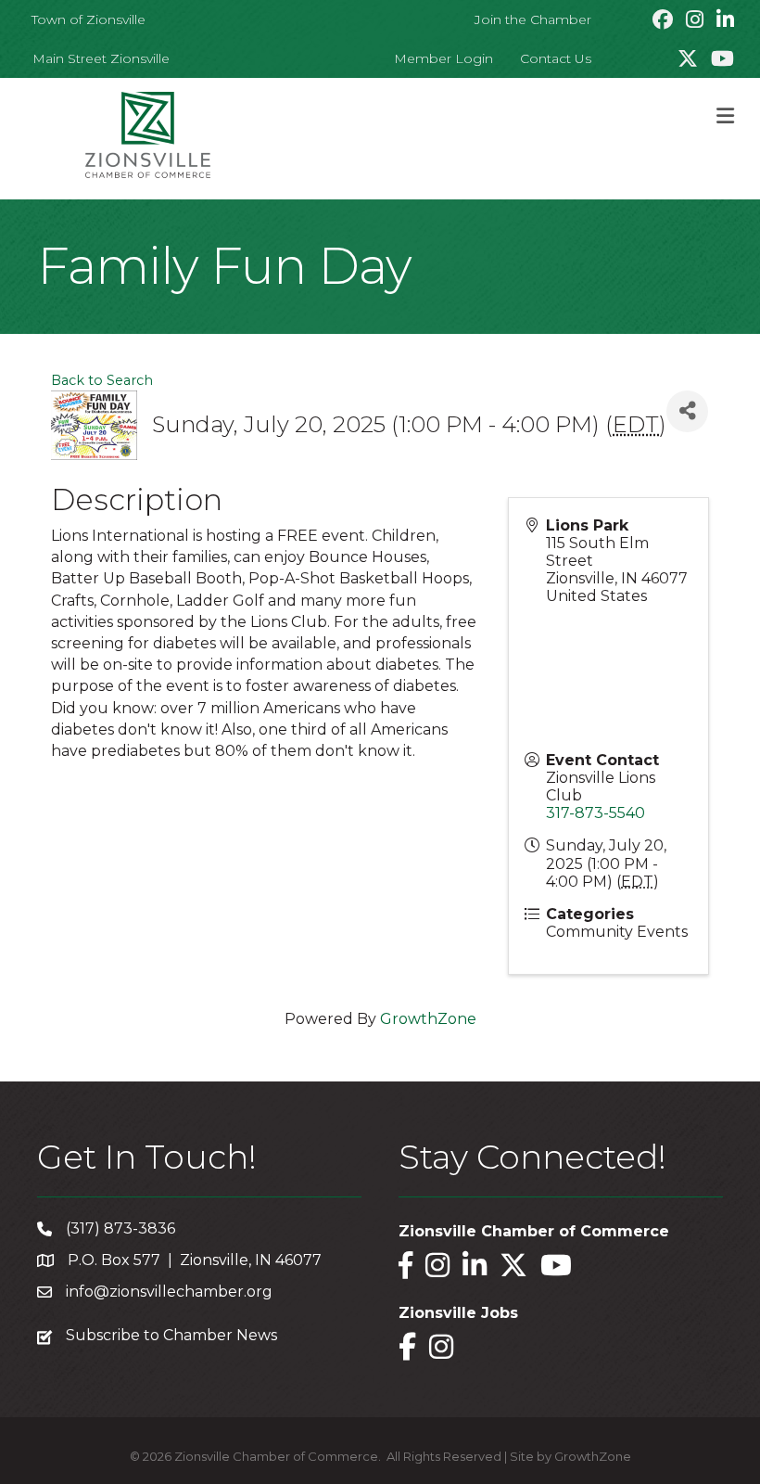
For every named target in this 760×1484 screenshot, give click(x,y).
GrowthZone (428, 1019)
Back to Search (102, 380)
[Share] (687, 411)
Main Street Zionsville (101, 58)
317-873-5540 (595, 813)
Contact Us (555, 58)
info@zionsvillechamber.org (169, 1291)
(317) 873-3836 (120, 1228)
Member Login (443, 58)
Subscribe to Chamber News (171, 1335)
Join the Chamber (533, 19)
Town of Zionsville (89, 19)
